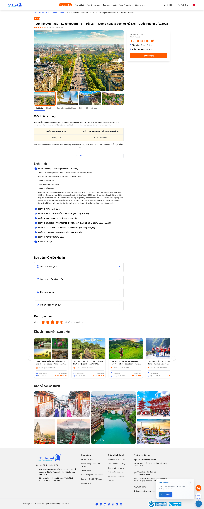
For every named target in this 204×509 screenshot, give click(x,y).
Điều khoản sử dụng (116, 468)
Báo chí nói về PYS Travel (91, 479)
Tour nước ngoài (110, 5)
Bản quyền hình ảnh (116, 476)
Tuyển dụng (86, 470)
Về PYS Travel (184, 5)
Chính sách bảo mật (116, 472)
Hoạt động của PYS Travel (92, 475)
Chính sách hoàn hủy (116, 464)
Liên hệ (111, 481)
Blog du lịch (86, 483)
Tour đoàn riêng (125, 5)
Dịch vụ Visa (140, 5)
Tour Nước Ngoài (44, 13)
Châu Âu (55, 13)
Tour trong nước (93, 5)
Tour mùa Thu (65, 5)
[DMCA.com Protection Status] (175, 504)
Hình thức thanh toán (116, 459)
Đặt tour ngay (148, 56)
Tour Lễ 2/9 (79, 5)
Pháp (62, 13)
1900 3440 (171, 5)
